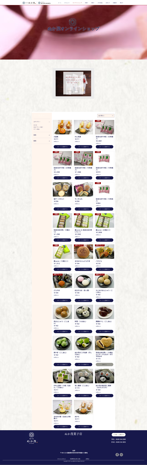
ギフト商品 (36, 129)
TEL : (113, 439)
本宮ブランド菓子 (38, 127)
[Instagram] (121, 454)
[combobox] (105, 115)
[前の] (54, 83)
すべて (35, 125)
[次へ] (92, 83)
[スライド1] (73, 96)
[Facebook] (117, 454)
